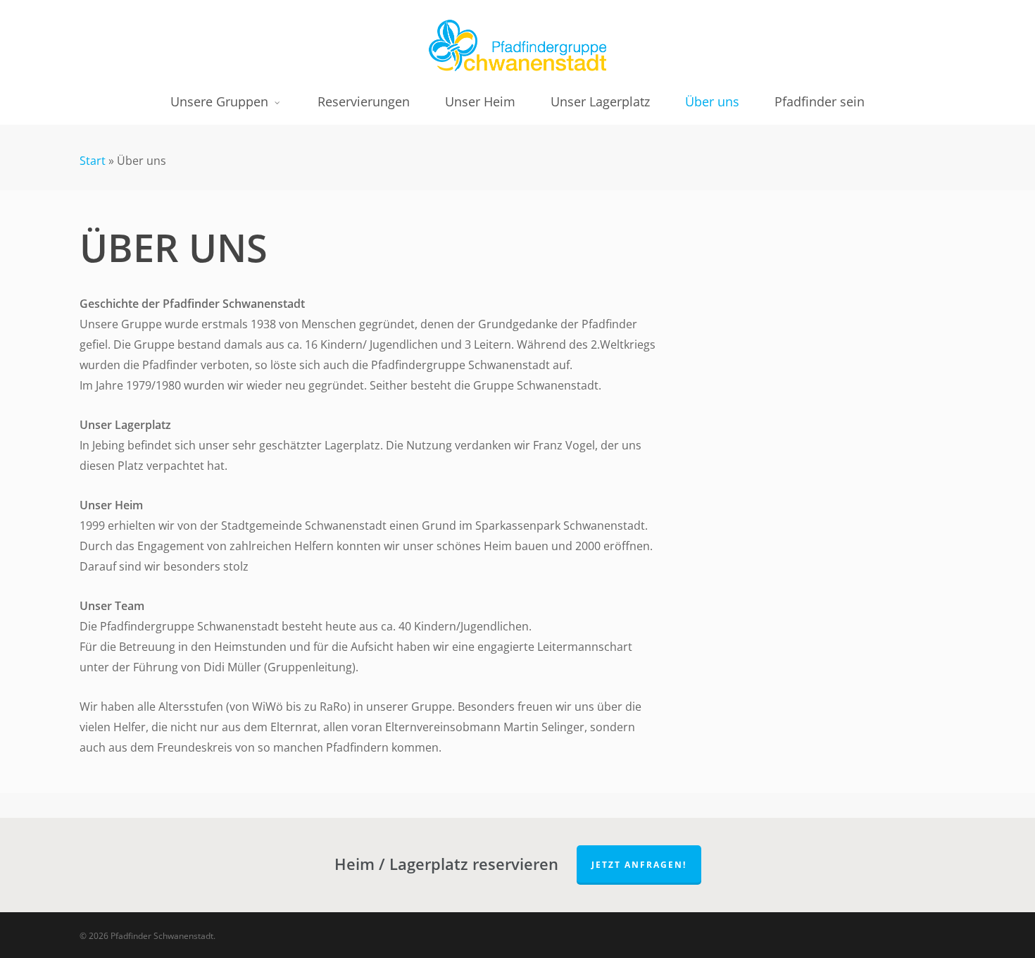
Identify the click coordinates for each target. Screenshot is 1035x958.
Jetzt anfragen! (638, 865)
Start (93, 160)
